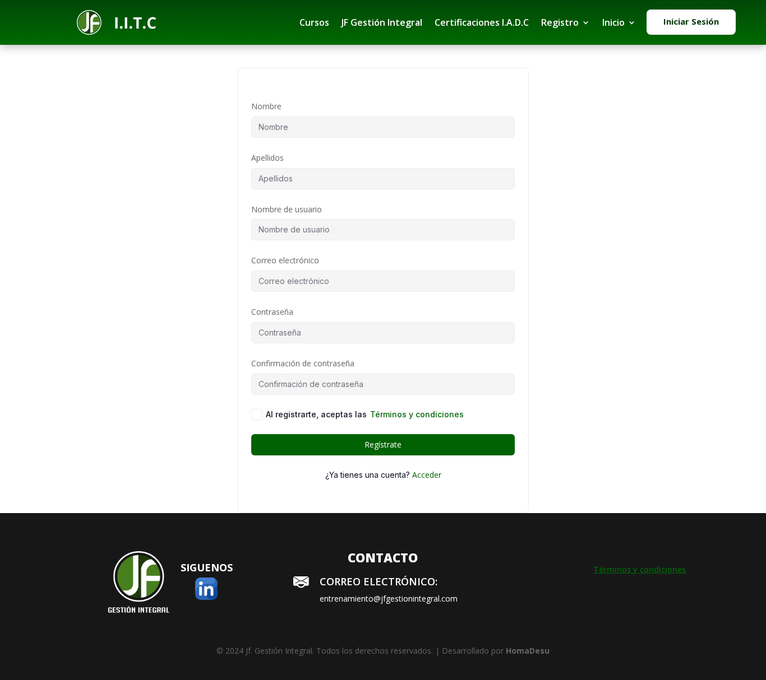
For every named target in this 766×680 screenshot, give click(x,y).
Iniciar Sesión (691, 21)
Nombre (266, 106)
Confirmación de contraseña (302, 363)
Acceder (426, 474)
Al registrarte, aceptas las (365, 414)
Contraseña (272, 311)
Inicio (613, 22)
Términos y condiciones (417, 414)
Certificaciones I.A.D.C (482, 22)
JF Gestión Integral (382, 22)
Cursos (314, 22)
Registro (560, 22)
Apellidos (267, 157)
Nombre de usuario (286, 209)
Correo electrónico (285, 260)
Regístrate (383, 444)
